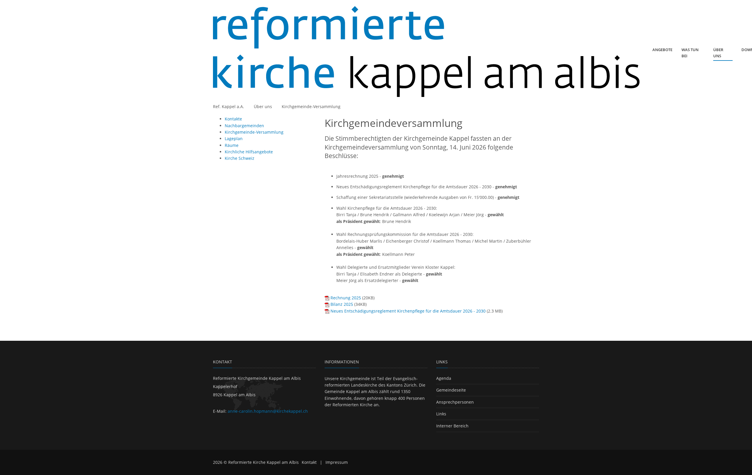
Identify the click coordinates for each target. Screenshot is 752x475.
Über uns (263, 106)
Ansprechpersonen (455, 402)
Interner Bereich (452, 426)
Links (441, 414)
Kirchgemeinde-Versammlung (311, 106)
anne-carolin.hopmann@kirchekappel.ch (268, 411)
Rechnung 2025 (345, 298)
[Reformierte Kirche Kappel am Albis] (426, 51)
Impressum (336, 462)
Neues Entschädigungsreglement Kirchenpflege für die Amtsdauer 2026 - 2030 (408, 311)
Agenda (443, 378)
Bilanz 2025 (341, 304)
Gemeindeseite (451, 390)
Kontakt (309, 462)
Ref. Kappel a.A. (228, 106)
